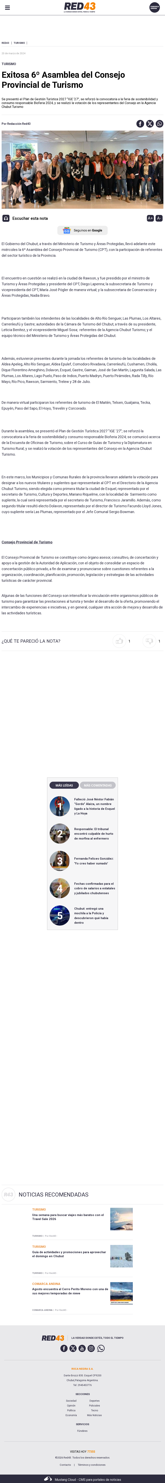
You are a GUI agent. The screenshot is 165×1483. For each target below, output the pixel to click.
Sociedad (71, 1400)
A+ (150, 218)
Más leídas (64, 785)
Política (71, 1410)
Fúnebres (82, 1431)
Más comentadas (98, 785)
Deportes (95, 1400)
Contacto (65, 1464)
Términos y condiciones (91, 1464)
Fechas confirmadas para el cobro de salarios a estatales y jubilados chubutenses (94, 888)
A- (159, 218)
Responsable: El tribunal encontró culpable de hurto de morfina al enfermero (93, 833)
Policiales (94, 1405)
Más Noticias (94, 1415)
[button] (139, 124)
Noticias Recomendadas (54, 1194)
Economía (71, 1415)
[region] (82, 688)
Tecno (94, 1410)
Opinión (71, 1405)
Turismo (9, 64)
